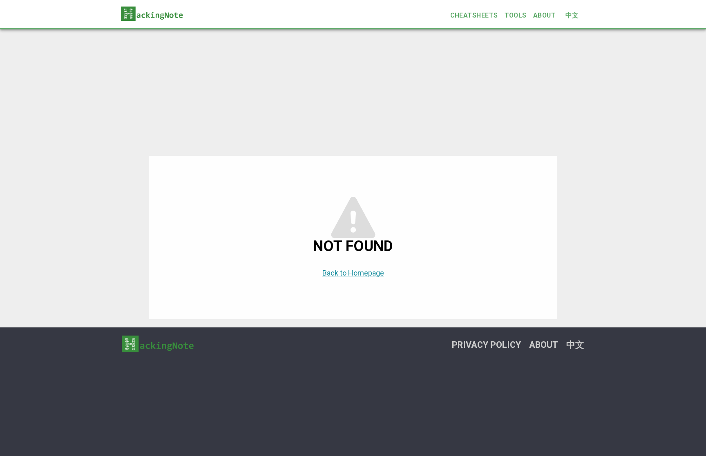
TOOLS (516, 15)
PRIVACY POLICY (486, 345)
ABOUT (544, 15)
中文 (572, 15)
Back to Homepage (353, 273)
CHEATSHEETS (474, 15)
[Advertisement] (353, 90)
